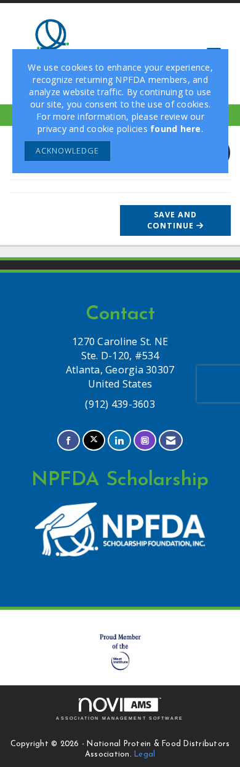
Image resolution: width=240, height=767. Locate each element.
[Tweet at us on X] (93, 440)
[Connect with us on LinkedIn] (119, 440)
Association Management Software (119, 718)
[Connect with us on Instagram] (145, 440)
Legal (144, 754)
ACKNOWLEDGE (67, 151)
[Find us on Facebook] (68, 440)
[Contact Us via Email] (171, 440)
